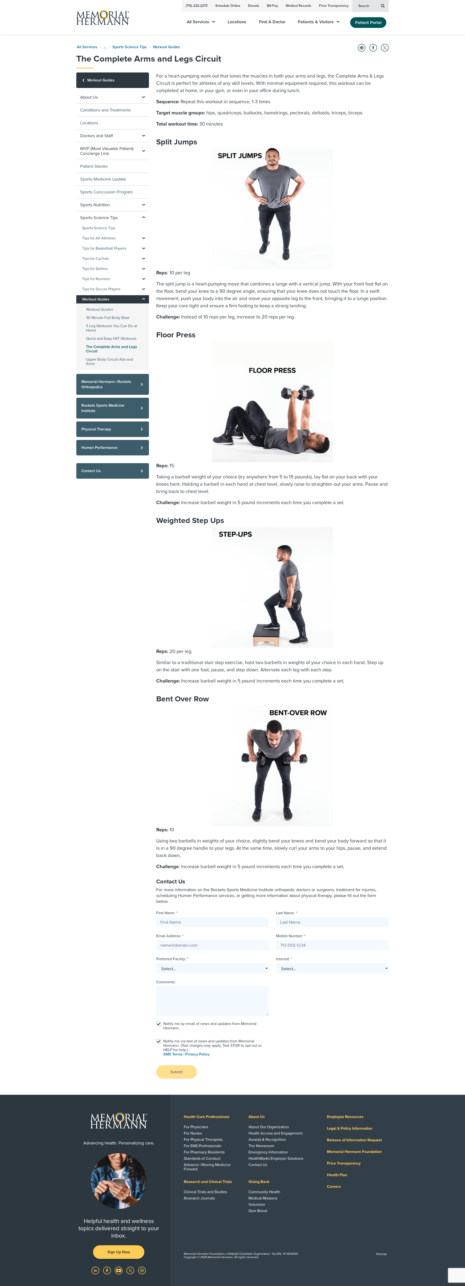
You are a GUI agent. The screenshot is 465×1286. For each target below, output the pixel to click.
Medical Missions (262, 1198)
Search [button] (363, 6)
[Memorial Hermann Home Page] (100, 17)
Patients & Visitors (316, 21)
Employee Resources (345, 1116)
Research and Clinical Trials (208, 1181)
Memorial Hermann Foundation (354, 1151)
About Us (256, 1116)
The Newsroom (261, 1146)
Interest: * (284, 959)
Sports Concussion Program (106, 192)
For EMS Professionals (202, 1146)
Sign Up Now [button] (118, 1252)
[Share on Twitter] (385, 48)
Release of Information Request (354, 1140)
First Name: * (167, 913)
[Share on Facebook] (373, 48)
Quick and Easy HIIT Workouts (111, 338)
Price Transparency (334, 6)
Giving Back (259, 1181)
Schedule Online (227, 6)
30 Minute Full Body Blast (108, 317)
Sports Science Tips (129, 47)
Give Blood (257, 1211)
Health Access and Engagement (275, 1133)
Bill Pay (272, 6)
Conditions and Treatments (105, 110)
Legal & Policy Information (349, 1128)
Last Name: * (286, 913)
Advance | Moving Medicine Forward (207, 1167)
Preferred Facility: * (172, 959)
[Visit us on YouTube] (119, 1270)
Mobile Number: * (290, 936)
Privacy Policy (197, 1054)
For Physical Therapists (203, 1139)
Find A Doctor (272, 21)
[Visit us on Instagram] (142, 1270)
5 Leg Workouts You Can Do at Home (111, 328)
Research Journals (199, 1198)
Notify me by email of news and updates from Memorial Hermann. (209, 1026)
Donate (253, 6)
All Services (198, 21)
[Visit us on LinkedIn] (96, 1270)
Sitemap (381, 1254)
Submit (176, 1072)
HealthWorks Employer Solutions (275, 1158)
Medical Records (298, 6)
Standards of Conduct (202, 1158)
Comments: (166, 982)
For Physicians (196, 1127)
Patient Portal (368, 22)
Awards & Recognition (267, 1139)
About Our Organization (268, 1127)
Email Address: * (169, 936)
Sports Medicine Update (103, 179)
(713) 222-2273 (197, 6)
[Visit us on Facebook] (107, 1270)
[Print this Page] (361, 48)
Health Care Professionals (207, 1116)
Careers (334, 1186)
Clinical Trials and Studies (205, 1192)
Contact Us (257, 1165)
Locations (237, 21)
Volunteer (256, 1204)
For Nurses (193, 1133)
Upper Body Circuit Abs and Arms (109, 361)
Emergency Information (268, 1152)
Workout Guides (166, 47)
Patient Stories (94, 166)
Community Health (264, 1192)
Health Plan (337, 1175)
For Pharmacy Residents (204, 1152)
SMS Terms (173, 1054)
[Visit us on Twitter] (130, 1270)
